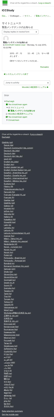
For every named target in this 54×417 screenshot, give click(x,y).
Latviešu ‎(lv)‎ (9, 228)
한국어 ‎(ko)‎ (8, 406)
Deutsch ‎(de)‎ (9, 153)
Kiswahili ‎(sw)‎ (10, 222)
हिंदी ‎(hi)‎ (7, 379)
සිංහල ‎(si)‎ (8, 398)
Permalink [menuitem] (44, 67)
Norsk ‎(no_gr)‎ (10, 250)
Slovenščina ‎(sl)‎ (10, 277)
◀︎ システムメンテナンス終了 (16, 74)
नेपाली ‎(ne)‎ (8, 373)
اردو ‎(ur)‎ (7, 357)
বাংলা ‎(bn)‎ (7, 382)
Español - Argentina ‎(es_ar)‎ (16, 173)
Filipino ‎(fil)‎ (8, 186)
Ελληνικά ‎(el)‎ (9, 324)
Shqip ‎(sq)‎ (8, 272)
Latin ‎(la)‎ (7, 225)
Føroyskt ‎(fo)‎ (9, 192)
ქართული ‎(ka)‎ (10, 349)
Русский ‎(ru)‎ (9, 340)
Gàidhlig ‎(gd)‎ (7, 142)
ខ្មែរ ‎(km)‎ (7, 404)
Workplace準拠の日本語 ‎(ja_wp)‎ (17, 313)
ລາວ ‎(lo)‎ (7, 401)
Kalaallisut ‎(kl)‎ (10, 219)
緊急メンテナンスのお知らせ (44, 16)
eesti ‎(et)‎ (8, 159)
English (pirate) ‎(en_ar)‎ (13, 167)
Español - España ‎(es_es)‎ (15, 175)
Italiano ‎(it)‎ (8, 217)
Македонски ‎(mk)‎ (12, 335)
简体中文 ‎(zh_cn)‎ (11, 321)
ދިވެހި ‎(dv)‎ (7, 368)
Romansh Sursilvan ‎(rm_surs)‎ (16, 266)
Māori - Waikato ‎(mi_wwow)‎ (16, 241)
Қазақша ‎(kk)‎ (9, 332)
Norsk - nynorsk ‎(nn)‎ (13, 247)
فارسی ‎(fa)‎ (8, 365)
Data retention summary (12, 411)
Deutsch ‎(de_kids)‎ (12, 151)
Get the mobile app (10, 414)
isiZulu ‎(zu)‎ (8, 211)
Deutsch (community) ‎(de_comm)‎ (18, 148)
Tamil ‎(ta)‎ (8, 294)
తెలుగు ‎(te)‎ (8, 390)
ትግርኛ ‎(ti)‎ (8, 371)
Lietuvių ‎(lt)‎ (8, 230)
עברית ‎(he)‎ (8, 354)
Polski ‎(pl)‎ (8, 255)
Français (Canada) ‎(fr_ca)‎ (14, 195)
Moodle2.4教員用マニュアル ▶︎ (35, 87)
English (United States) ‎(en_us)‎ (17, 170)
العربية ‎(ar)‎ (8, 360)
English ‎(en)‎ (9, 164)
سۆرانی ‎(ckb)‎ (9, 362)
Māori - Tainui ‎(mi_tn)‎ (13, 239)
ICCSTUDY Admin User (15, 45)
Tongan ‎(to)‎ (9, 299)
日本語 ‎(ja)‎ (8, 318)
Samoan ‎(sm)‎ (9, 269)
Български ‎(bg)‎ (11, 329)
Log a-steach (44, 3)
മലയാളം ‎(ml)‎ (9, 395)
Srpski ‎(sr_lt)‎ (9, 283)
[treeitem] (27, 111)
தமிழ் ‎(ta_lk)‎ (9, 387)
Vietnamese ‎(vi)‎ (10, 307)
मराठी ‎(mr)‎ (8, 376)
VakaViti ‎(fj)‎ (8, 305)
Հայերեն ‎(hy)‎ (10, 351)
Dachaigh (5, 16)
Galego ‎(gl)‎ (8, 206)
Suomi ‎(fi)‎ (8, 285)
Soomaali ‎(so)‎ (10, 280)
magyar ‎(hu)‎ (9, 236)
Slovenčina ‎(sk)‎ (10, 274)
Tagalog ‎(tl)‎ (8, 291)
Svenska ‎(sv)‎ (9, 288)
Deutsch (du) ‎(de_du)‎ (13, 156)
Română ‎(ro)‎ (9, 263)
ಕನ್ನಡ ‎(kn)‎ (8, 393)
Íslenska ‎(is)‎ (9, 214)
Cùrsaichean (13, 120)
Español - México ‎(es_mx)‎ (15, 181)
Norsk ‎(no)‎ (8, 252)
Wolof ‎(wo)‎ (8, 310)
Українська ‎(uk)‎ (10, 346)
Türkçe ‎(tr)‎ (8, 302)
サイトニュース (28, 16)
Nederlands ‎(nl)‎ (10, 244)
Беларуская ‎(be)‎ (11, 327)
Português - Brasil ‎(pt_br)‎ (15, 258)
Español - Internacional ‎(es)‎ (16, 178)
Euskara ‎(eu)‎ (9, 184)
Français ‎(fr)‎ (9, 197)
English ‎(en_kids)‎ (11, 162)
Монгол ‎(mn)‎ (9, 338)
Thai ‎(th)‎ (7, 296)
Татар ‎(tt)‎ (8, 343)
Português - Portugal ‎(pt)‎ (14, 261)
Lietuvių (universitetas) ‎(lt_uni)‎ (17, 233)
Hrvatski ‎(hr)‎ (9, 208)
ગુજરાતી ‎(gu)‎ (9, 384)
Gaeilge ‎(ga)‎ (9, 200)
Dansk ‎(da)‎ (8, 145)
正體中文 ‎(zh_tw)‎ (11, 316)
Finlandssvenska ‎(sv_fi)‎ (14, 189)
